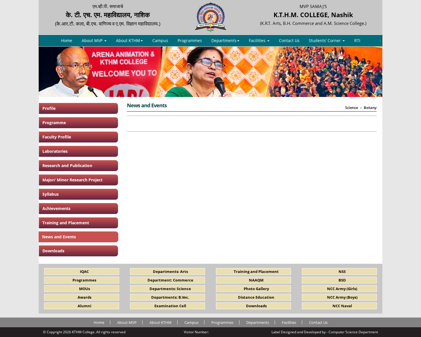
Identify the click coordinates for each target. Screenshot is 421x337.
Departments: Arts (170, 271)
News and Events (59, 236)
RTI (357, 40)
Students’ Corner (325, 40)
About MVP (93, 40)
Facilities (258, 40)
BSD (342, 280)
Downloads (53, 250)
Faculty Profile (56, 137)
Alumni (84, 305)
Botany (370, 107)
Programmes (190, 40)
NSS (342, 271)
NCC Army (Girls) (342, 288)
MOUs (84, 288)
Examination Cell (170, 305)
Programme (54, 122)
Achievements (56, 208)
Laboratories (55, 151)
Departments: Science (170, 288)
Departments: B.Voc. (170, 297)
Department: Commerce (170, 280)
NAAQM (256, 280)
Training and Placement (65, 222)
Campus (160, 40)
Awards (84, 297)
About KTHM (128, 40)
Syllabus (50, 194)
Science (351, 107)
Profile (49, 108)
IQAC (84, 271)
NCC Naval (342, 305)
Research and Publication (67, 165)
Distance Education (256, 297)
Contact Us (289, 40)
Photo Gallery (256, 288)
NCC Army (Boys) (342, 297)
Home (66, 40)
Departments (224, 40)
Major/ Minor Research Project (72, 180)
